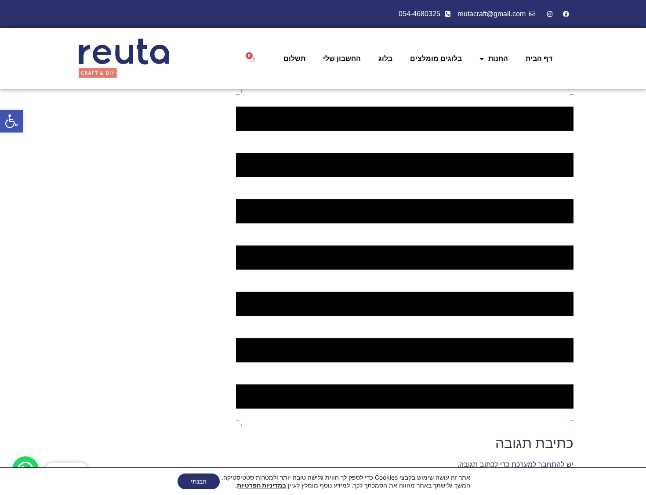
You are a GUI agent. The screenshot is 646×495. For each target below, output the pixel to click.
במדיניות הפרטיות (261, 485)
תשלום (294, 58)
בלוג (385, 58)
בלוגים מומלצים (436, 58)
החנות (498, 58)
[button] (11, 121)
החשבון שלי (342, 58)
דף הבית (539, 58)
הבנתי (199, 481)
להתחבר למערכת (538, 464)
